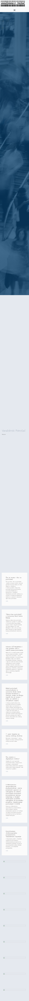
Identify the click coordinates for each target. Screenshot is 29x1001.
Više (7, 601)
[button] (14, 10)
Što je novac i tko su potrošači (13, 578)
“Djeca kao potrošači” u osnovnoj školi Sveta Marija (14, 616)
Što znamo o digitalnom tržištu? (12, 758)
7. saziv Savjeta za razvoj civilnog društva (14, 735)
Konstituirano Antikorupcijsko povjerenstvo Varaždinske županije (13, 834)
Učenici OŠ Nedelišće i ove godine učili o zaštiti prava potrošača (14, 648)
